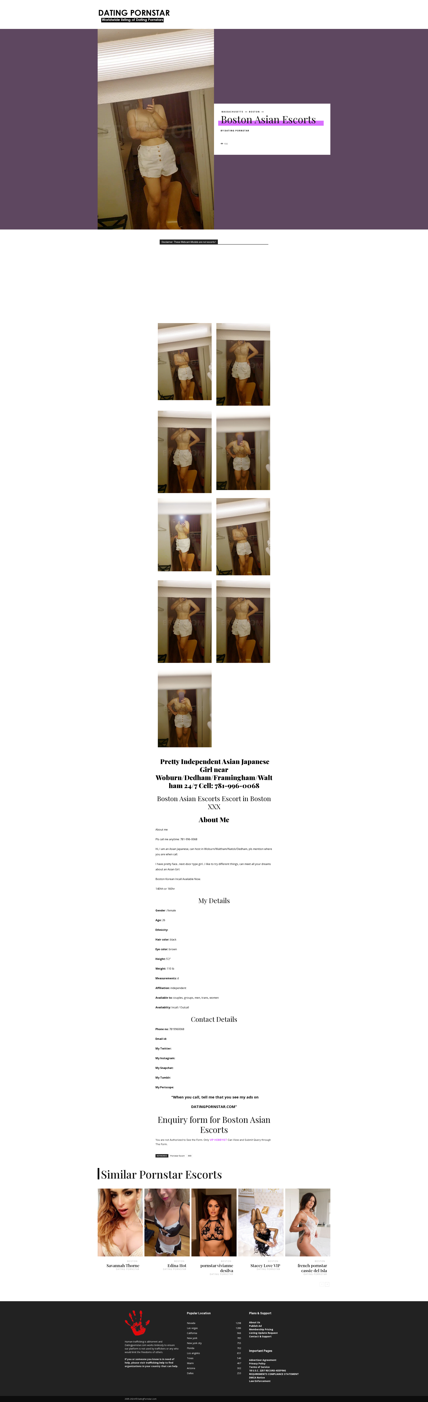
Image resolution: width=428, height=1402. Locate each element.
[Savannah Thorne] (120, 1222)
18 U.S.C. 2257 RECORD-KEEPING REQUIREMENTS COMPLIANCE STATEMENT (274, 1372)
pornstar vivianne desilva (216, 1268)
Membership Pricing (261, 1329)
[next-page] (327, 1284)
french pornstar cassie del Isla (312, 1268)
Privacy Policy (257, 1363)
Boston (254, 112)
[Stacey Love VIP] (260, 1222)
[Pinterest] (239, 136)
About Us (254, 1322)
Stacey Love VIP (265, 1265)
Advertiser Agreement (262, 1360)
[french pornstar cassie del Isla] (307, 1222)
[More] (254, 136)
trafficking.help (155, 1362)
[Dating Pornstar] (134, 17)
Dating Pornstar (237, 130)
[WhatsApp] (247, 136)
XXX (189, 1155)
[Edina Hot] (167, 1222)
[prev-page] (322, 1284)
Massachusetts (232, 112)
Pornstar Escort (177, 1155)
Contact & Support (260, 1336)
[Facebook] (224, 136)
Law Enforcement (260, 1381)
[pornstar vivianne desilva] (214, 1222)
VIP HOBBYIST (218, 1139)
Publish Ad (255, 1325)
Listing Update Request (263, 1332)
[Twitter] (231, 136)
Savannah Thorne (122, 1265)
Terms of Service (259, 1367)
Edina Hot (177, 1265)
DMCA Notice (257, 1377)
